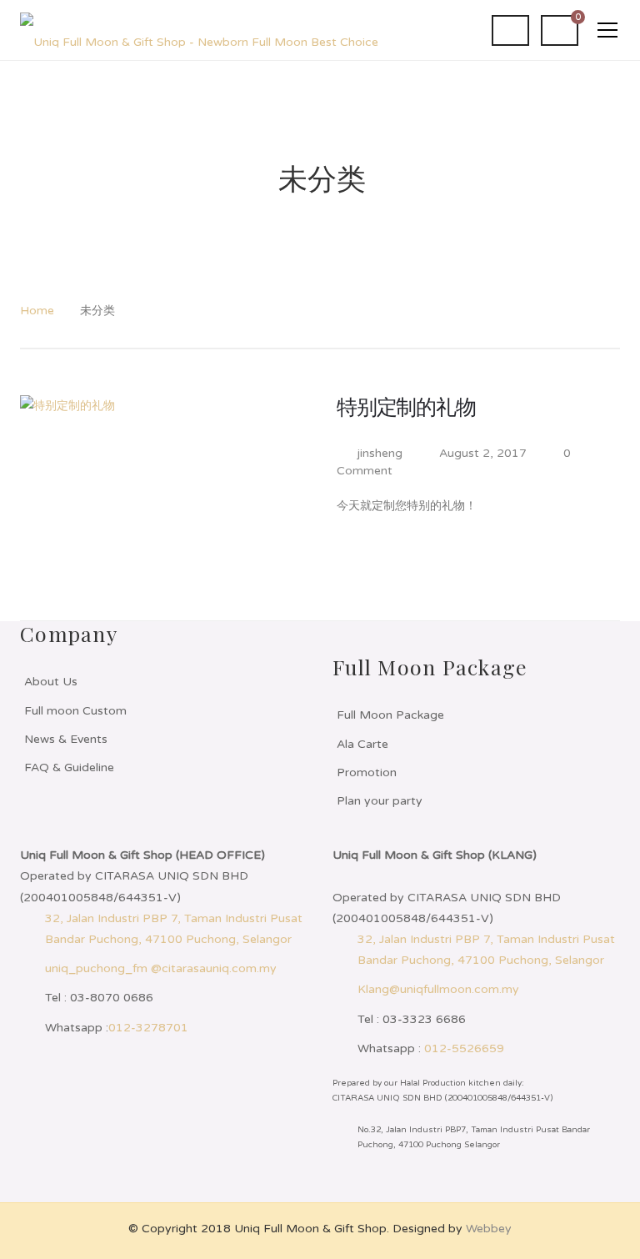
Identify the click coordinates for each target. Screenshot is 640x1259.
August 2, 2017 (484, 453)
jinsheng (380, 453)
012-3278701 (148, 1028)
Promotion (367, 772)
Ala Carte (362, 744)
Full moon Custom (75, 711)
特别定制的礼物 (406, 407)
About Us (51, 682)
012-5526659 (464, 1048)
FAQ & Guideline (69, 767)
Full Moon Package (390, 715)
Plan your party (379, 801)
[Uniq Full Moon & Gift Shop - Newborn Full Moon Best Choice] (199, 30)
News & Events (66, 739)
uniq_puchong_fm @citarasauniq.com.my (161, 968)
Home (37, 310)
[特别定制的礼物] (170, 495)
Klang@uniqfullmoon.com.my (438, 989)
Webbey (489, 1228)
